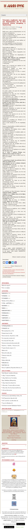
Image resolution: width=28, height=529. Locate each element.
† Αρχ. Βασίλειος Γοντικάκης (9, 378)
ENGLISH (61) (5, 362)
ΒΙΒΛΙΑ (3, 308)
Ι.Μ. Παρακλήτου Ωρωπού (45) (9, 398)
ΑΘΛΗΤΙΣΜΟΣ (5, 320)
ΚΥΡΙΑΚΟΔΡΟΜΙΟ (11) (7, 326)
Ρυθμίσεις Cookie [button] (20, 527)
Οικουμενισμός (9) (6, 355)
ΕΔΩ (15, 454)
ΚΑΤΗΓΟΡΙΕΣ (5, 291)
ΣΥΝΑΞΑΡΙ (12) (5, 328)
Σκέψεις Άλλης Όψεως (7, 300)
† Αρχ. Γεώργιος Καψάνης (8, 375)
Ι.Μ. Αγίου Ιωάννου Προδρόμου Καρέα (11, 405)
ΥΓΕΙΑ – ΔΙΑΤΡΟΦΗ (6, 303)
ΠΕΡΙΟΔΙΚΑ (4, 315)
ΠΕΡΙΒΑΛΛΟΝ (5, 313)
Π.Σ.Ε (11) (4, 357)
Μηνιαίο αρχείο (6, 285)
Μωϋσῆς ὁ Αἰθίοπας (6, 430)
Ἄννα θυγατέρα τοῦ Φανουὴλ (18, 431)
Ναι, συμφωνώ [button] (20, 524)
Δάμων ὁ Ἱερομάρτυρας (17, 432)
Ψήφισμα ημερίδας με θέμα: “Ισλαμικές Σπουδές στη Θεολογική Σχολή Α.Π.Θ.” (13, 270)
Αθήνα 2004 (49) (6, 360)
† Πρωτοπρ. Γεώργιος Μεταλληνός (11, 385)
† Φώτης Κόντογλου (7, 390)
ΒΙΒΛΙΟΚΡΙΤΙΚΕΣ (6, 310)
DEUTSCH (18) (5, 365)
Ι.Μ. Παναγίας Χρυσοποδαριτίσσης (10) (12, 395)
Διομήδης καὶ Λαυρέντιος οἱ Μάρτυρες (17, 430)
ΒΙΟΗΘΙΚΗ (4, 305)
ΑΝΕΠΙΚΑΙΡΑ (5, 318)
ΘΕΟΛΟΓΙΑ (4, 293)
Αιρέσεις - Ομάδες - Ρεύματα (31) (10, 345)
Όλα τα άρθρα (6, 288)
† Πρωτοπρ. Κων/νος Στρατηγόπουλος (11, 387)
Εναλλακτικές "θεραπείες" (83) (10, 335)
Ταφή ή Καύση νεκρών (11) (9, 348)
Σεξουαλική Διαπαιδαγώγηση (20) (10, 343)
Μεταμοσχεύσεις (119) (8, 330)
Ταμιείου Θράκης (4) (7, 403)
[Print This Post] (19, 27)
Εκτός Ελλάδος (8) (6, 353)
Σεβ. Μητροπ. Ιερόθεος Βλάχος (10, 373)
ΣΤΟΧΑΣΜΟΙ (5, 298)
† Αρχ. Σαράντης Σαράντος (9, 383)
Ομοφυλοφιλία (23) (7, 333)
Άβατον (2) (4, 350)
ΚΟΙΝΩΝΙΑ (4, 296)
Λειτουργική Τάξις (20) (8, 340)
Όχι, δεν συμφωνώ (9, 527)
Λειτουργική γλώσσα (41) (8, 338)
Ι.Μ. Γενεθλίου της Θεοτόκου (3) (10, 400)
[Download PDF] (21, 27)
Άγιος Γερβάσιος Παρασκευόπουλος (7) (12, 367)
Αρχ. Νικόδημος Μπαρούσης (9, 380)
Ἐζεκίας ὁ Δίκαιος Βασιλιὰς (7, 431)
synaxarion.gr (13, 439)
